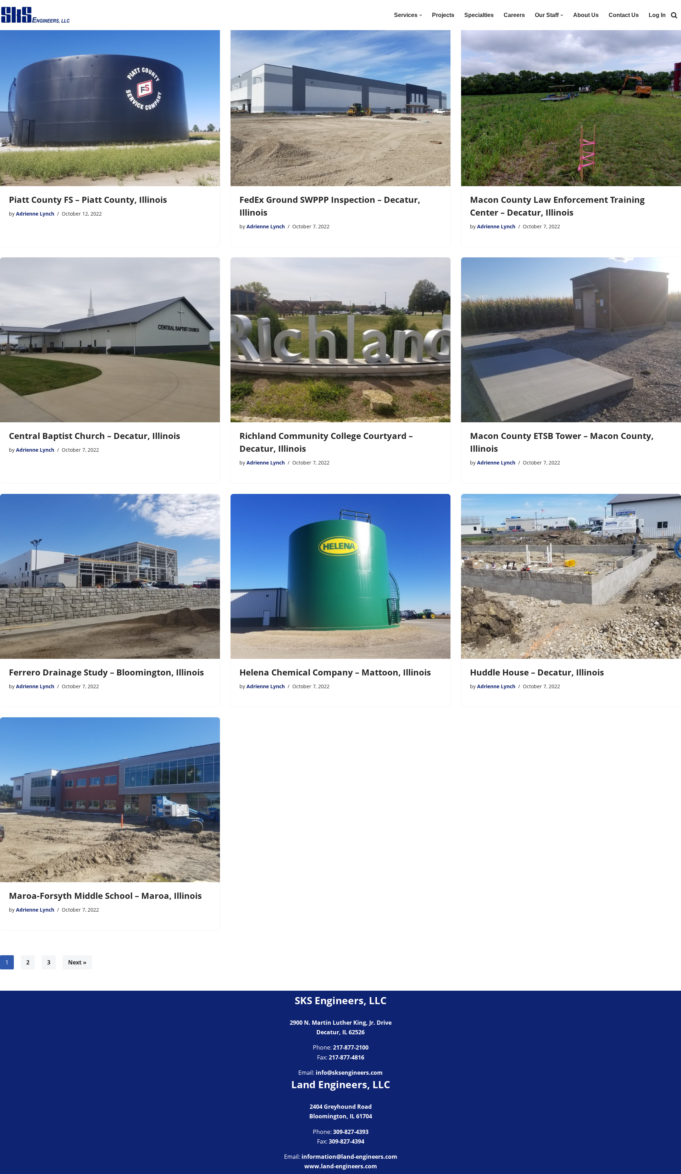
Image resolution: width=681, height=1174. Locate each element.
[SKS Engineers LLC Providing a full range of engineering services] (35, 15)
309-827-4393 (351, 1132)
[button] (420, 15)
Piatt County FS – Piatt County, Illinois (88, 199)
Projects (443, 15)
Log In (657, 15)
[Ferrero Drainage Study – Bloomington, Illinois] (110, 576)
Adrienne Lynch (35, 213)
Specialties (479, 15)
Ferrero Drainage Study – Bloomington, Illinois (106, 672)
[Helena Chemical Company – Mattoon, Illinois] (340, 576)
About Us (586, 15)
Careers (514, 15)
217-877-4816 (346, 1057)
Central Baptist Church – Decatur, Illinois (94, 435)
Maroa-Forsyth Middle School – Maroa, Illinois (105, 895)
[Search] (674, 15)
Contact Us (624, 15)
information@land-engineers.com (349, 1157)
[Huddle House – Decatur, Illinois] (571, 576)
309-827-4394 (346, 1141)
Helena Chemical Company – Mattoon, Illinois (335, 672)
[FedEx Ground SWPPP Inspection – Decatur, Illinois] (340, 103)
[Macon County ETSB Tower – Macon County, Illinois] (571, 339)
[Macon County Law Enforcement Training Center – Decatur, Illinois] (571, 103)
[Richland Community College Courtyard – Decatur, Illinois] (340, 339)
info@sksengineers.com (349, 1072)
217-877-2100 (351, 1047)
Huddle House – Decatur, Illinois (537, 672)
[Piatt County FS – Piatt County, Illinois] (110, 103)
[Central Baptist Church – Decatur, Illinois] (110, 339)
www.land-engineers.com (340, 1166)
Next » (77, 962)
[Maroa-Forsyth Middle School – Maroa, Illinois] (110, 799)
